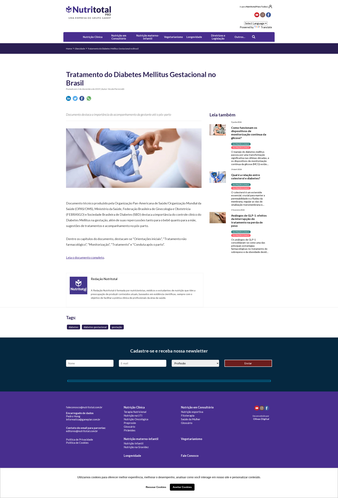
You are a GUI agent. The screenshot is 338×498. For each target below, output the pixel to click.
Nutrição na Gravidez (136, 447)
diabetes (73, 327)
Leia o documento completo (85, 257)
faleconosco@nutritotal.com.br (84, 407)
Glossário (129, 426)
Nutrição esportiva (192, 411)
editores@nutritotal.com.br (82, 431)
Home (69, 48)
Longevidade (132, 455)
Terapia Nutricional (135, 411)
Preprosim (130, 422)
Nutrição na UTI (133, 415)
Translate (266, 27)
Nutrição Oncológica (136, 419)
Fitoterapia (187, 415)
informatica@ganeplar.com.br (83, 419)
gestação (117, 327)
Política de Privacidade (79, 439)
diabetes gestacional (95, 327)
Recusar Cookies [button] (156, 487)
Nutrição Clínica (134, 407)
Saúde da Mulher (190, 419)
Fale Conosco (190, 455)
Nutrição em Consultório (197, 407)
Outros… (239, 36)
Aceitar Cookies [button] (182, 487)
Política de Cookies (77, 442)
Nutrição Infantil (133, 443)
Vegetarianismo (191, 439)
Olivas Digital (261, 418)
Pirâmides (129, 430)
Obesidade (80, 48)
